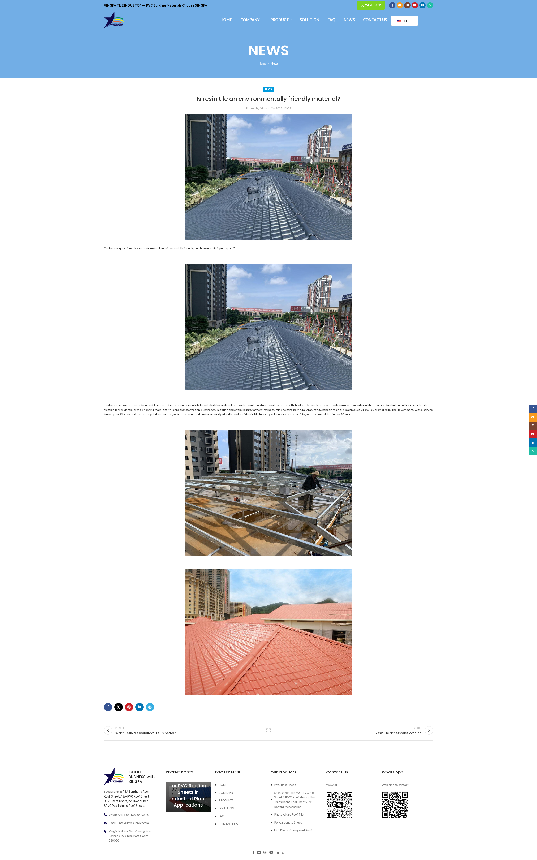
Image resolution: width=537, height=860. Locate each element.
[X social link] (118, 707)
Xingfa (264, 108)
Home (262, 63)
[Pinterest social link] (129, 707)
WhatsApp (373, 5)
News (275, 63)
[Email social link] (400, 5)
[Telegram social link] (150, 707)
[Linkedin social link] (422, 5)
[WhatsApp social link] (430, 5)
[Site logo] (114, 19)
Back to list (269, 730)
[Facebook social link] (392, 5)
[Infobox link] (129, 776)
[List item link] (240, 784)
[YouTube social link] (415, 5)
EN (404, 21)
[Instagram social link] (407, 5)
